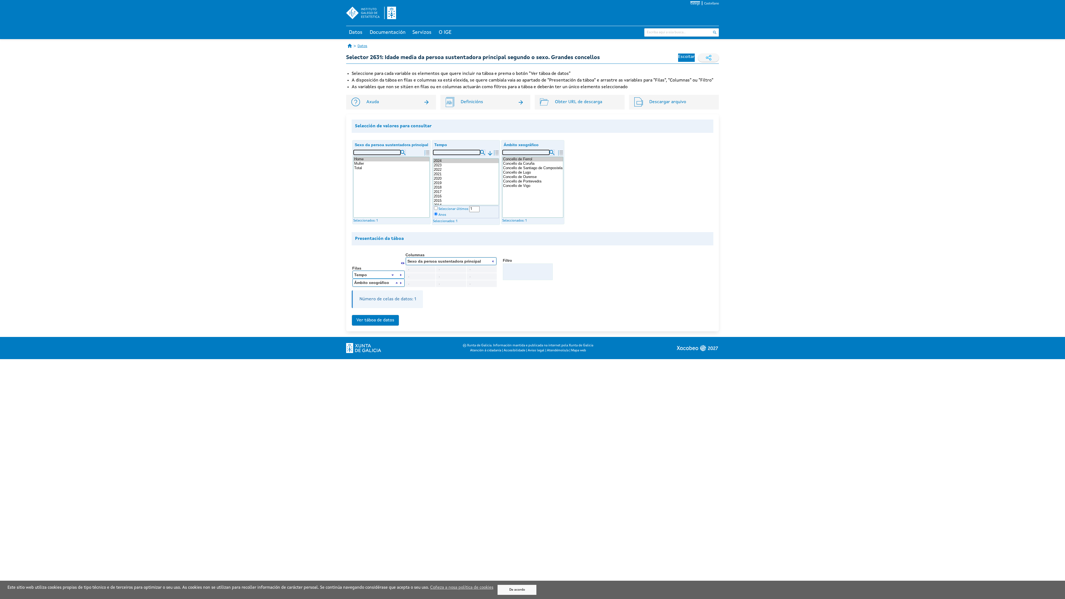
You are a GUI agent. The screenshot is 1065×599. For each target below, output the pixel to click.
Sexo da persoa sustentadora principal (391, 145)
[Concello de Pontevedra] (533, 181)
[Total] (391, 168)
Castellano (711, 3)
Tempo (440, 145)
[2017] (466, 192)
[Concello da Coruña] (533, 163)
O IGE (445, 32)
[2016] (466, 196)
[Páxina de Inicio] (349, 46)
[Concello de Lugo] (533, 172)
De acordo (517, 590)
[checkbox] (436, 208)
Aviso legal (536, 350)
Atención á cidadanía (485, 350)
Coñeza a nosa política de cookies (461, 588)
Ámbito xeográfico (521, 145)
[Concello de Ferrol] (533, 159)
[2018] (466, 187)
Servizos (422, 32)
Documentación (387, 32)
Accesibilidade (514, 350)
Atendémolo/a (558, 350)
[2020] (466, 178)
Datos (355, 32)
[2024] (466, 161)
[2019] (466, 183)
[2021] (466, 174)
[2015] (466, 201)
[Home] (391, 159)
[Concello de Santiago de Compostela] (533, 168)
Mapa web (578, 350)
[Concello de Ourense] (533, 177)
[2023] (466, 165)
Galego (695, 3)
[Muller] (391, 163)
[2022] (466, 169)
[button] (402, 152)
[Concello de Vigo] (533, 186)
